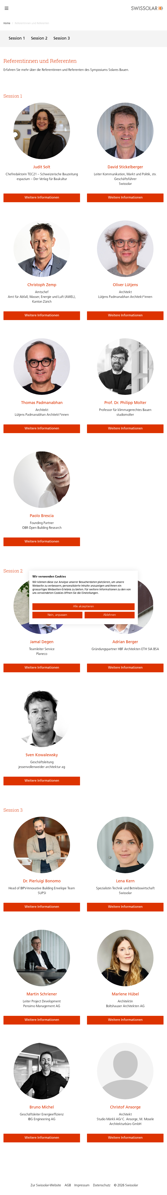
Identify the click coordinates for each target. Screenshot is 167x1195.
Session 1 (17, 39)
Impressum (82, 1185)
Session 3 (61, 39)
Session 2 (39, 39)
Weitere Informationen (42, 197)
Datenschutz (101, 1185)
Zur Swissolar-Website (46, 1185)
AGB (68, 1185)
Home (6, 23)
